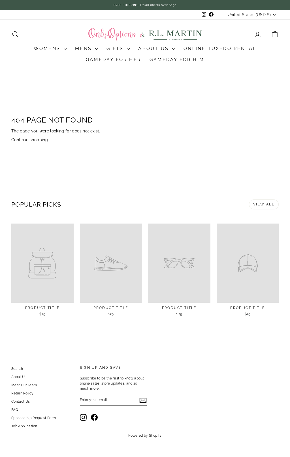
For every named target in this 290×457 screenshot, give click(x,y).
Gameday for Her (113, 59)
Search (17, 369)
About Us (154, 48)
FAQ (14, 410)
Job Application (24, 426)
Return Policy (22, 393)
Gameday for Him (177, 59)
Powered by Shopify (144, 435)
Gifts (115, 48)
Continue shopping (29, 140)
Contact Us (20, 402)
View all (263, 204)
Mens (84, 48)
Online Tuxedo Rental (220, 48)
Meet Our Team (24, 385)
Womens (48, 48)
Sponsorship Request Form (33, 418)
